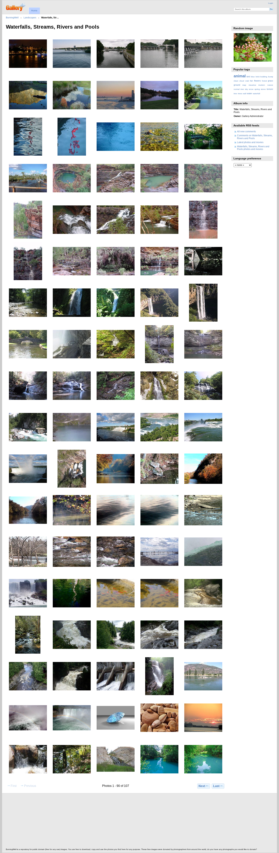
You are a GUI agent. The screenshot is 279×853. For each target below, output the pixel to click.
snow (251, 89)
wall (244, 93)
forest (264, 81)
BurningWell (12, 17)
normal (237, 89)
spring (257, 89)
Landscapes (30, 17)
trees (240, 93)
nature (270, 85)
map (244, 85)
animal (240, 76)
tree (235, 93)
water (249, 93)
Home (34, 10)
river (242, 89)
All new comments (246, 131)
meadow (252, 85)
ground (237, 85)
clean (236, 81)
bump (270, 77)
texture (270, 89)
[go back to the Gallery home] (16, 6)
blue (253, 77)
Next (202, 786)
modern (261, 85)
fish (251, 81)
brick (258, 77)
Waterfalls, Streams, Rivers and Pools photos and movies (253, 147)
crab (247, 81)
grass (270, 81)
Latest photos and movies (250, 142)
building (263, 77)
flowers (257, 81)
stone (263, 89)
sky (246, 89)
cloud (241, 81)
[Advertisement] (120, 821)
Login (270, 3)
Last (216, 786)
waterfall (256, 93)
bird (248, 76)
